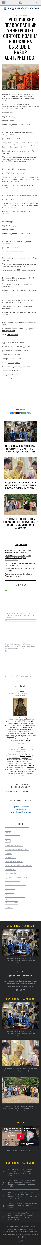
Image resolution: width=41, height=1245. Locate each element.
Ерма (9, 758)
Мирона (22, 720)
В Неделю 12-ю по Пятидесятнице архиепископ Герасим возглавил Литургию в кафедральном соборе (20, 485)
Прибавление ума (24, 740)
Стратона (21, 727)
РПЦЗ (8, 833)
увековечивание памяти (15, 899)
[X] (17, 413)
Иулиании (25, 725)
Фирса (31, 721)
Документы (20, 544)
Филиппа (28, 727)
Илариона (30, 759)
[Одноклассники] (14, 413)
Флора (22, 756)
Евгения (13, 771)
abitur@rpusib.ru (8, 331)
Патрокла (8, 725)
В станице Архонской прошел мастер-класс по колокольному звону (22, 1205)
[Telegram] (29, 413)
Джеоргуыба (11, 873)
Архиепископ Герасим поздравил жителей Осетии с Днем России (18, 551)
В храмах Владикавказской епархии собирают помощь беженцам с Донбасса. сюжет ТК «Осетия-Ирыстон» (20, 646)
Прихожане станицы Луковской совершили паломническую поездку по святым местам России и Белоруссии (20, 523)
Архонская (10, 891)
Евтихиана (11, 729)
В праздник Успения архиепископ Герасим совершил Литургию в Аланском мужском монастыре (20, 448)
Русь (7, 841)
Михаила (20, 771)
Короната (16, 723)
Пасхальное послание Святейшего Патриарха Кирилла (18, 575)
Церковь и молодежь (14, 861)
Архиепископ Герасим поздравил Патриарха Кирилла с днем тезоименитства (18, 558)
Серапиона (16, 758)
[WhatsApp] (23, 413)
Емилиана (10, 759)
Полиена (25, 758)
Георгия (19, 763)
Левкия (10, 723)
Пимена (13, 721)
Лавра (28, 756)
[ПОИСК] (37, 2)
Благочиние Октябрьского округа (18, 865)
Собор (30, 731)
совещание (10, 869)
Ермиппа (18, 761)
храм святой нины (12, 837)
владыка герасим (12, 883)
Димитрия (23, 735)
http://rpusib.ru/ (12, 335)
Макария (30, 765)
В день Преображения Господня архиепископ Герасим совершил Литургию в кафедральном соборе (21, 1215)
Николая (31, 733)
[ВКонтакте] (11, 413)
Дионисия (9, 761)
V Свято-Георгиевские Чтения (17, 849)
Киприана (20, 729)
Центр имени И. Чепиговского (17, 792)
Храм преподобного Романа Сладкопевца (16, 878)
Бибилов (9, 895)
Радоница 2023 (11, 903)
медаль (8, 907)
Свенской (10, 737)
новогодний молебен (14, 845)
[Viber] (20, 413)
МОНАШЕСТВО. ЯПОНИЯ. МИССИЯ (20, 1151)
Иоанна (12, 763)
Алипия (30, 729)
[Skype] (26, 413)
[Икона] (20, 716)
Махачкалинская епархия (15, 887)
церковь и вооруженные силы (17, 829)
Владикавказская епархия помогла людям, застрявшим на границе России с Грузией (20, 615)
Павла (19, 725)
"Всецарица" (27, 773)
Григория (21, 769)
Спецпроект (10, 857)
